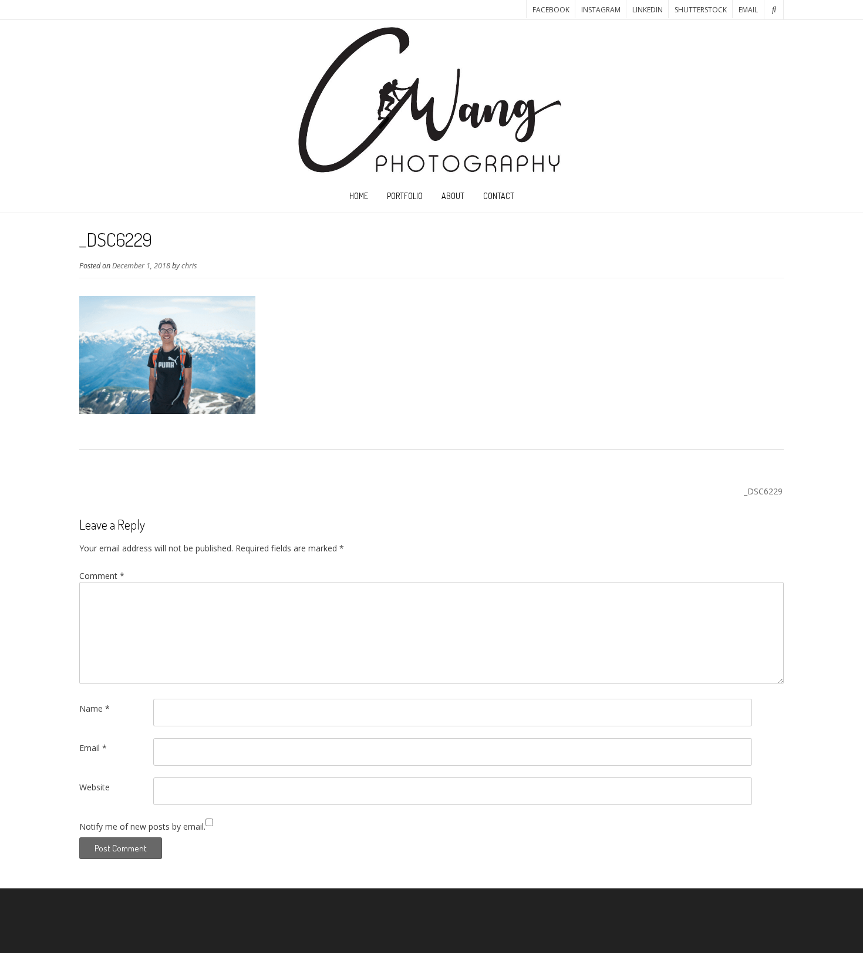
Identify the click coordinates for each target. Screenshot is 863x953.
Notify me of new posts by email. (142, 826)
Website (94, 787)
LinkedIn (647, 10)
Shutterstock (701, 10)
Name (94, 708)
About (452, 196)
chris (189, 266)
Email (748, 10)
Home (358, 196)
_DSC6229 (763, 491)
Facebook (550, 10)
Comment (101, 575)
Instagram (601, 10)
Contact (498, 196)
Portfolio (405, 196)
